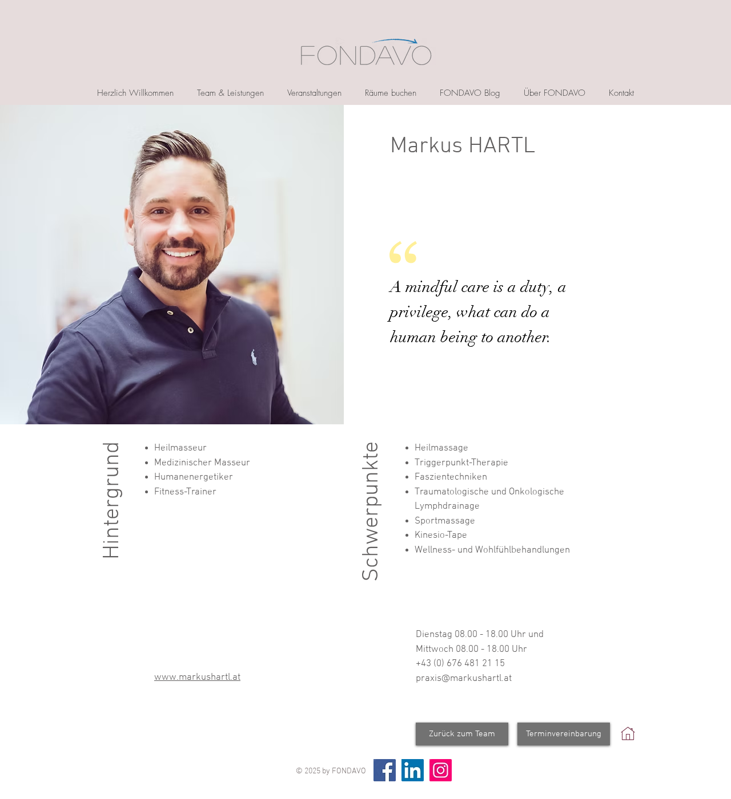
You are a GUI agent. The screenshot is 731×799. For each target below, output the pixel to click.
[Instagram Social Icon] (440, 770)
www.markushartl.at (197, 677)
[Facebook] (384, 770)
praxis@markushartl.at (464, 678)
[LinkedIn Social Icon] (412, 770)
